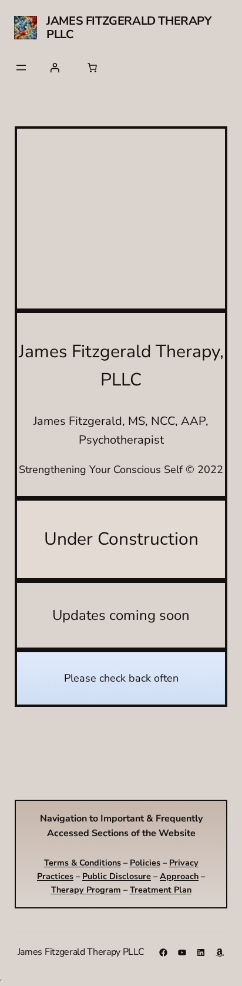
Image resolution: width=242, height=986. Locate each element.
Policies (145, 862)
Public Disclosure (116, 876)
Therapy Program (86, 890)
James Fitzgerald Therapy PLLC (128, 27)
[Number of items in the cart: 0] (92, 67)
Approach (179, 876)
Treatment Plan (160, 890)
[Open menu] (21, 68)
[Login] (54, 67)
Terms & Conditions (82, 862)
